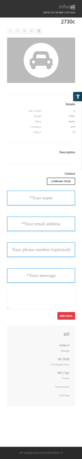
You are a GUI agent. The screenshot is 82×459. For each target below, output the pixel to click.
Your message (41, 275)
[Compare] (24, 31)
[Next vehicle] (17, 31)
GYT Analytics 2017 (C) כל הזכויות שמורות (41, 452)
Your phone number (41, 249)
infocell (67, 6)
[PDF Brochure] (39, 31)
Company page (61, 181)
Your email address (41, 223)
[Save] (32, 31)
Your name (41, 197)
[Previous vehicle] (10, 31)
